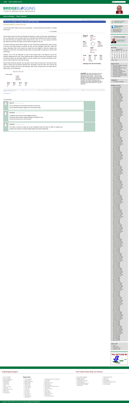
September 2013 (117, 274)
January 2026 (116, 95)
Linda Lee (5, 387)
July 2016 (115, 233)
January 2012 (116, 299)
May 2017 (115, 221)
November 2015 (116, 243)
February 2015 (116, 254)
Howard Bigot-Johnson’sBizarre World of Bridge (83, 383)
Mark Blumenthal (49, 382)
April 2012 (115, 295)
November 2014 (116, 257)
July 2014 (115, 262)
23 (112, 57)
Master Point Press (117, 29)
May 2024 (115, 119)
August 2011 (116, 305)
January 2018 (116, 211)
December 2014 (116, 256)
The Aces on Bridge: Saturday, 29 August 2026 (120, 66)
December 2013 (116, 271)
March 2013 (115, 282)
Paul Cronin (6, 391)
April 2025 (115, 106)
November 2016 (116, 228)
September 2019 (117, 187)
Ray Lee (47, 390)
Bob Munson (6, 381)
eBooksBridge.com (117, 30)
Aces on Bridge (7, 377)
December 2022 (116, 140)
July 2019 (115, 190)
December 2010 (116, 314)
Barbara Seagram (29, 381)
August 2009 (116, 334)
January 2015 (116, 255)
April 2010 (115, 324)
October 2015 (116, 244)
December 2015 (116, 242)
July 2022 (115, 146)
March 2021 (115, 165)
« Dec (112, 60)
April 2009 (115, 338)
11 (117, 54)
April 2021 (115, 164)
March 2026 (115, 93)
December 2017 (116, 213)
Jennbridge (79, 385)
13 (121, 54)
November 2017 (116, 214)
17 (114, 56)
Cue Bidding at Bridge (82, 380)
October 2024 (116, 113)
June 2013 (115, 278)
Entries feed (116, 346)
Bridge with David (81, 378)
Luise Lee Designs (28, 401)
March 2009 (115, 340)
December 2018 (116, 198)
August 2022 (116, 145)
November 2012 (116, 286)
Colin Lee (27, 388)
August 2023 (116, 130)
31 (114, 58)
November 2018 (116, 199)
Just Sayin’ (105, 379)
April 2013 (115, 280)
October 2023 (116, 128)
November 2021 (116, 156)
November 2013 (116, 272)
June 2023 (115, 133)
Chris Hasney (28, 386)
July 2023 (115, 131)
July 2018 (115, 204)
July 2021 (115, 161)
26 (119, 57)
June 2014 (115, 263)
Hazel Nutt (27, 394)
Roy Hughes (48, 392)
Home (5, 2)
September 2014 (117, 260)
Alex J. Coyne (6, 378)
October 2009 (116, 331)
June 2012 (115, 292)
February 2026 (116, 94)
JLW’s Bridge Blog (107, 377)
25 (117, 57)
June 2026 (115, 89)
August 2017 (116, 217)
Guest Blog (6, 383)
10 (114, 54)
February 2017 (116, 225)
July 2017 (115, 219)
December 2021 (116, 154)
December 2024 (116, 111)
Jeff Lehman (6, 384)
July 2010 (115, 320)
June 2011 (115, 307)
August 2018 (116, 203)
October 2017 (116, 215)
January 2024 (116, 124)
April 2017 (115, 222)
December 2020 (116, 169)
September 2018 (117, 202)
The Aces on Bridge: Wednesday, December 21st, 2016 (15, 20)
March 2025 (115, 107)
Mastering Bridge (117, 31)
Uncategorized (6, 93)
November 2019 (116, 185)
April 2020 (115, 179)
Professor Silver (48, 388)
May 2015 (115, 250)
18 (117, 56)
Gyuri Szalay (28, 393)
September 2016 (117, 231)
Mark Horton (48, 384)
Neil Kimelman (48, 385)
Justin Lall (105, 378)
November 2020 (116, 170)
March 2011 (115, 311)
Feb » (116, 60)
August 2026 (116, 87)
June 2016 (115, 234)
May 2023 (115, 134)
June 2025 (115, 104)
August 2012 (116, 290)
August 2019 (116, 188)
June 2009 (115, 336)
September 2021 (117, 158)
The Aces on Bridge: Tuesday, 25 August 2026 (120, 76)
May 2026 (115, 90)
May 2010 (115, 323)
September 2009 (117, 332)
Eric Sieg (27, 392)
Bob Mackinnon (7, 380)
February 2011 (116, 312)
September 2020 (117, 173)
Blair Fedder (27, 382)
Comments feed (116, 347)
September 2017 (117, 216)
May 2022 (115, 148)
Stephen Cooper (49, 393)
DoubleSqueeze (81, 381)
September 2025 (117, 100)
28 (123, 57)
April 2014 (115, 266)
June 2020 (115, 176)
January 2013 (116, 284)
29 (126, 57)
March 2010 (115, 325)
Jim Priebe (27, 397)
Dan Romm (27, 391)
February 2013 (116, 283)
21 (123, 56)
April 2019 (115, 193)
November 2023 (116, 127)
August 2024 (116, 116)
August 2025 (116, 101)
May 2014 (115, 265)
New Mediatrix (36, 401)
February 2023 (116, 138)
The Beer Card (106, 383)
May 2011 (115, 308)
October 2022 (116, 142)
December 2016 (116, 227)
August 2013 (116, 276)
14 (123, 54)
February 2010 (116, 326)
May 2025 (115, 105)
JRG (4, 385)
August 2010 (116, 319)
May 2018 (115, 207)
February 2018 (116, 210)
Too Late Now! (106, 384)
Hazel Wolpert (28, 396)
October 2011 (116, 302)
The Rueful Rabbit (49, 396)
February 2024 (116, 123)
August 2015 (116, 246)
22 (126, 56)
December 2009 (116, 329)
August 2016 (116, 232)
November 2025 (116, 98)
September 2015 (117, 245)
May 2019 (115, 192)
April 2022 (115, 150)
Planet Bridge (106, 380)
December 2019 (116, 184)
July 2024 (115, 117)
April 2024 (115, 121)
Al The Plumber (28, 379)
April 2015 (115, 251)
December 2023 (116, 125)
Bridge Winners (80, 379)
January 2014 (116, 269)
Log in (114, 345)
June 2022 (115, 147)
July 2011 (115, 306)
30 (112, 58)
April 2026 (115, 92)
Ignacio (11, 103)
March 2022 (115, 151)
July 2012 (115, 291)
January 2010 (116, 328)
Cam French (27, 385)
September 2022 (117, 144)
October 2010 (116, 317)
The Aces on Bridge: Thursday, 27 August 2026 (119, 71)
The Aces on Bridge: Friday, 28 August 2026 (119, 68)
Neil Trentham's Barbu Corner (52, 386)
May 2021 (115, 163)
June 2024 (115, 118)
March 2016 (115, 238)
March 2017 (115, 223)
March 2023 (115, 136)
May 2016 (115, 236)
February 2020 (116, 181)
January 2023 (116, 139)
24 (114, 57)
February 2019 (116, 196)
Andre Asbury (28, 380)
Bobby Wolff (27, 384)
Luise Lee (47, 381)
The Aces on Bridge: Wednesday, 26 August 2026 (119, 73)
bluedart (12, 112)
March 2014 (115, 267)
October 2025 (116, 99)
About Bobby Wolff (15, 2)
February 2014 (116, 268)
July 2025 (115, 102)
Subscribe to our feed (119, 22)
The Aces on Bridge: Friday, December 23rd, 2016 (93, 20)
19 (119, 56)
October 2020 (116, 171)
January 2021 (116, 168)
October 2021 (116, 157)
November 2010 (116, 315)
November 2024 (116, 112)
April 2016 (115, 237)
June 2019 (115, 191)
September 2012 (117, 289)
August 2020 (116, 174)
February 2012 (116, 297)
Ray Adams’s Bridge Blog (109, 381)
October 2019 (116, 186)
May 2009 (115, 337)
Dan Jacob (27, 390)
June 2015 (115, 249)
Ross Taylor (47, 391)
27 (121, 57)
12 (119, 54)
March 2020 (115, 180)
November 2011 (116, 301)
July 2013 (115, 277)
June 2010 (115, 322)
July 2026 (115, 88)
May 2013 (115, 279)
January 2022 (116, 153)
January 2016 (116, 240)
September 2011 (117, 303)
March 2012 (115, 296)
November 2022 (116, 141)
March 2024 (115, 122)
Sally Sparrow (6, 392)
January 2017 (116, 226)
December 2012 (116, 285)
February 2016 (116, 239)
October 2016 (116, 230)
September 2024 (117, 115)
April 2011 (115, 309)
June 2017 (115, 220)
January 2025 (116, 110)
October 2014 (116, 259)
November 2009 (116, 330)
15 (126, 54)
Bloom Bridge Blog (7, 379)
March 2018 (115, 209)
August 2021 (116, 159)
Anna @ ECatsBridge (82, 377)
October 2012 (116, 288)
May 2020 (115, 177)
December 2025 (116, 96)
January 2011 (116, 313)
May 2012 (115, 294)
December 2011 (116, 300)
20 (121, 56)
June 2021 (115, 162)
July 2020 (115, 175)
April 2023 (115, 135)
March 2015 (115, 253)
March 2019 (115, 194)
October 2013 (116, 273)
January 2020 (116, 182)
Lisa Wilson (47, 380)
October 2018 (116, 200)
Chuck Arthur (28, 387)
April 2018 (115, 208)
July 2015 (115, 248)
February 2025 (116, 108)
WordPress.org (116, 349)
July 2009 (115, 335)
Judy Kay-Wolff (7, 386)
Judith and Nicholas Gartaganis (52, 379)
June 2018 (115, 205)
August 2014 (116, 261)
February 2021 (116, 167)
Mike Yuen (5, 390)
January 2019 (116, 197)
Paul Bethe (47, 387)
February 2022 (116, 152)
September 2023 (117, 129)
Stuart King (47, 394)
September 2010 (117, 318)
